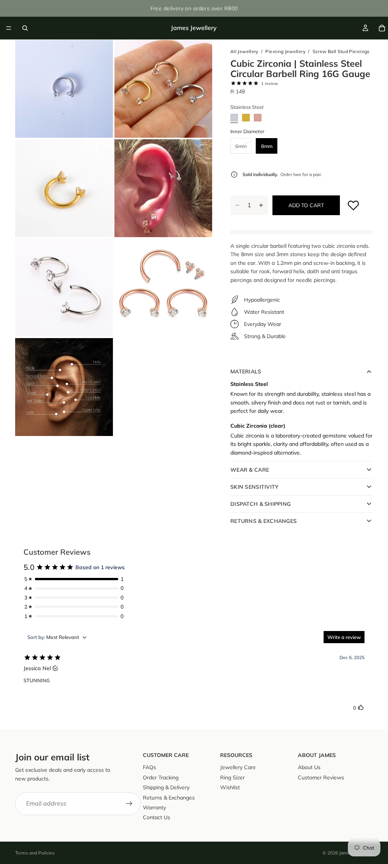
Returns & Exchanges (169, 797)
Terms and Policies (35, 853)
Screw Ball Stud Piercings (341, 51)
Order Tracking (160, 777)
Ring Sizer (232, 777)
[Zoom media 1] (64, 89)
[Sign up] (129, 804)
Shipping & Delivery (166, 787)
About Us (309, 767)
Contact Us (156, 817)
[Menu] (8, 28)
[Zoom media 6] (163, 288)
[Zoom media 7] (64, 387)
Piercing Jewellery (285, 51)
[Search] (25, 28)
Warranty (154, 807)
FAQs (149, 767)
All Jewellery (244, 51)
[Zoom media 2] (163, 89)
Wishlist (230, 787)
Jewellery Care (238, 767)
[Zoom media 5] (64, 288)
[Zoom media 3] (64, 188)
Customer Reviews (321, 777)
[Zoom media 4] (163, 188)
